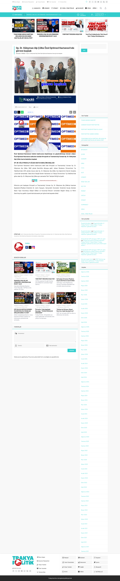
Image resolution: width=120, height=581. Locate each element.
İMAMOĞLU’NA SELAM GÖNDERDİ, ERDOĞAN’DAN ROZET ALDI (44, 14)
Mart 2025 (84, 349)
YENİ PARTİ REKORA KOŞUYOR (72, 34)
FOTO (82, 168)
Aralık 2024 (84, 363)
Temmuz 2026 (85, 276)
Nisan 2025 (84, 345)
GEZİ (82, 172)
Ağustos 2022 (85, 491)
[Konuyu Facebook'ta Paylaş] (15, 112)
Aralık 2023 (84, 418)
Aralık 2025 (84, 308)
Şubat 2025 (84, 354)
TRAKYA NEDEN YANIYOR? (88, 120)
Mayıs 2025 (84, 340)
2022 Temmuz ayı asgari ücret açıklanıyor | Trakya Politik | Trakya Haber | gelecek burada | (93, 260)
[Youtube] (98, 2)
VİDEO (83, 209)
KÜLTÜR (83, 186)
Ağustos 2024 (85, 382)
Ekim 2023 (84, 427)
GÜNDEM (16, 275)
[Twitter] (93, 2)
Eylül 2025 (84, 322)
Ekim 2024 (84, 372)
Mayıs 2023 (84, 450)
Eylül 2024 (84, 377)
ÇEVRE (58, 275)
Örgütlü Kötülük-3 (86, 223)
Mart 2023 (84, 459)
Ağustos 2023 (85, 437)
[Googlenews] (107, 2)
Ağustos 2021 (85, 546)
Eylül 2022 (84, 487)
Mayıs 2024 (84, 395)
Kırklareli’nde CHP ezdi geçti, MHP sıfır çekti (93, 239)
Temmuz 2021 (85, 551)
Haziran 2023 (85, 446)
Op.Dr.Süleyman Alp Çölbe (27, 234)
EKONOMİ (83, 159)
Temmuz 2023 (85, 441)
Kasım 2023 (84, 423)
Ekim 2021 (84, 537)
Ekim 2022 (84, 482)
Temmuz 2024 (85, 386)
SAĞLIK (83, 195)
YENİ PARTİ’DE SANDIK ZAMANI (90, 134)
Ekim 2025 (84, 317)
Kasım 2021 (84, 533)
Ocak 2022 (84, 524)
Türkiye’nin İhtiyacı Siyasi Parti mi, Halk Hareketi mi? (65, 310)
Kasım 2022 (84, 478)
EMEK (82, 163)
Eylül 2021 (84, 542)
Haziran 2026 (85, 281)
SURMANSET (84, 204)
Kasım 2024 (84, 368)
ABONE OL (30, 112)
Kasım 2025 (84, 313)
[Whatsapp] (101, 2)
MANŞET (23, 53)
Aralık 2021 (84, 528)
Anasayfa (18, 53)
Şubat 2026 (84, 299)
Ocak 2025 (84, 359)
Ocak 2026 (84, 304)
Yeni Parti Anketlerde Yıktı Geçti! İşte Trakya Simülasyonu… (97, 35)
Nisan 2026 (84, 290)
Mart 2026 (84, 295)
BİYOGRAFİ (84, 149)
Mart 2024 (84, 404)
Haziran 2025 (85, 336)
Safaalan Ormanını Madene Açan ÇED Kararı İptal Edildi (66, 279)
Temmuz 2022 (85, 496)
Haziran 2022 (85, 501)
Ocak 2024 (84, 414)
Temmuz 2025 (85, 331)
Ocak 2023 (84, 469)
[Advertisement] (45, 204)
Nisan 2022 (84, 510)
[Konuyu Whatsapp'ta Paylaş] (22, 112)
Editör (27, 243)
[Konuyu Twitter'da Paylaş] (18, 112)
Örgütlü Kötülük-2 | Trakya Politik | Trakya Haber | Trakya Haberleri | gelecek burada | (92, 224)
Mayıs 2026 (84, 285)
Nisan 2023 (84, 455)
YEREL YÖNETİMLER (86, 214)
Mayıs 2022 (84, 505)
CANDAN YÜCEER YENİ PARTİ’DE (90, 125)
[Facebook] (90, 2)
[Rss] (104, 2)
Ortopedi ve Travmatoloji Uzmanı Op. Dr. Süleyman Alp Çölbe (49, 234)
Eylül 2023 (84, 432)
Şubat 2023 (84, 464)
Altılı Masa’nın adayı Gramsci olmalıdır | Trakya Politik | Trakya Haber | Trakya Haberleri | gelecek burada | (93, 253)
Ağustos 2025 (85, 327)
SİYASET (26, 275)
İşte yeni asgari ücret (87, 259)
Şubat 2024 (84, 409)
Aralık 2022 (84, 473)
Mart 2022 (84, 514)
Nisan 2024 (84, 400)
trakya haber (41, 236)
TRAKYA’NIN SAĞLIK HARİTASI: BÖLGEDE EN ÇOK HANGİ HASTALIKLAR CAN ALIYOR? (23, 36)
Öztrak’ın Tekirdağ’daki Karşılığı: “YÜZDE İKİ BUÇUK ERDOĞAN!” (44, 311)
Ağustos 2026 (85, 272)
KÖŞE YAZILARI (85, 181)
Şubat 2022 (84, 519)
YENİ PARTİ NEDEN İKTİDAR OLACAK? (92, 129)
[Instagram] (95, 2)
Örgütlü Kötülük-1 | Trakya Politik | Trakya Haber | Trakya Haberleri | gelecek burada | (92, 232)
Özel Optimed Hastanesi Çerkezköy (28, 236)
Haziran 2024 (85, 391)
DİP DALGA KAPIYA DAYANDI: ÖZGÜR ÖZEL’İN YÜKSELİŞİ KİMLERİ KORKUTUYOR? (23, 311)
